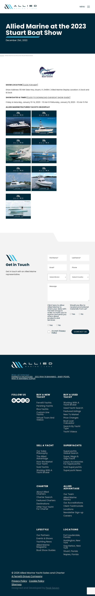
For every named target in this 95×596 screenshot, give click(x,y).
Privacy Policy (19, 581)
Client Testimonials (73, 505)
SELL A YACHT (45, 445)
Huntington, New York (71, 541)
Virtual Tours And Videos (45, 418)
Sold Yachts (42, 467)
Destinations (42, 503)
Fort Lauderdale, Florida (71, 536)
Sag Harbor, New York (72, 546)
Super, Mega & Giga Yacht (70, 457)
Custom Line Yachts (42, 413)
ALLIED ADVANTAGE (71, 487)
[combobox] (57, 277)
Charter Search (44, 497)
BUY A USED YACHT (70, 396)
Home (2, 55)
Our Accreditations (73, 502)
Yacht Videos (70, 431)
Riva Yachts (42, 409)
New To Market (71, 414)
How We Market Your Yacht (44, 462)
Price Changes (70, 417)
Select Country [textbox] (77, 277)
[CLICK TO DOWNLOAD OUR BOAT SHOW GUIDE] (48, 97)
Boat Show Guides (45, 550)
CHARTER (42, 486)
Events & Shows (44, 538)
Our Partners (42, 535)
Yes (51, 325)
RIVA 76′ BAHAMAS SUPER (23, 379)
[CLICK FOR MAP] (30, 85)
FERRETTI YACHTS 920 (22, 377)
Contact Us (80, 331)
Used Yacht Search (73, 407)
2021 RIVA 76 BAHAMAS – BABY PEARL (52, 377)
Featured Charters (45, 500)
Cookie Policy (36, 581)
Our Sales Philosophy (42, 452)
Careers (67, 515)
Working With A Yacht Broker (71, 403)
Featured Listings (72, 411)
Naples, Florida (71, 554)
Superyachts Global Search (70, 452)
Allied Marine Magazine (42, 545)
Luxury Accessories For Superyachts (73, 462)
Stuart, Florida (70, 551)
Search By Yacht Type (71, 427)
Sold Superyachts (72, 467)
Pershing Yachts (44, 405)
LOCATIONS (70, 529)
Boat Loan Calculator (68, 421)
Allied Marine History (69, 498)
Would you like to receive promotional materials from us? (79, 307)
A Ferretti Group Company (27, 576)
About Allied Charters (42, 492)
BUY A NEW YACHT (43, 396)
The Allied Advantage (42, 457)
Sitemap (17, 584)
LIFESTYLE (42, 529)
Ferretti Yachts (43, 402)
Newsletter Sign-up (73, 512)
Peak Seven (52, 588)
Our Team (68, 494)
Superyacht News (72, 470)
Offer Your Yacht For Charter (45, 507)
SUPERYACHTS (72, 445)
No (59, 325)
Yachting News (44, 541)
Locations (68, 509)
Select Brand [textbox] (54, 277)
